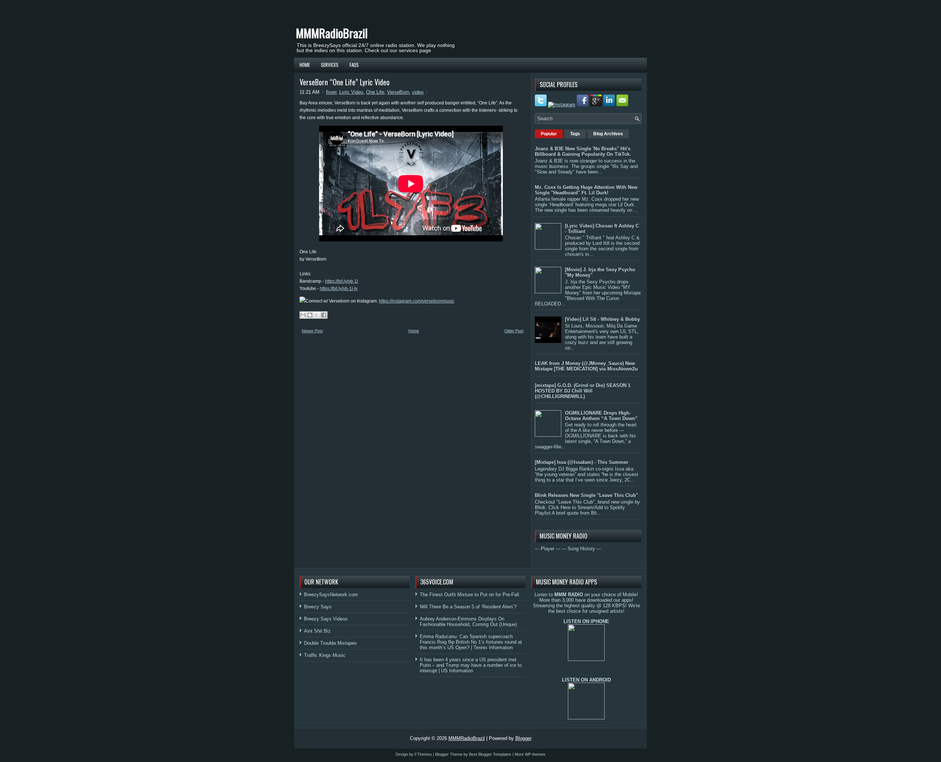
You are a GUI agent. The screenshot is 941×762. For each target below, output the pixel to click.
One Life (375, 92)
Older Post (513, 331)
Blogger (523, 738)
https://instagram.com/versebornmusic (416, 301)
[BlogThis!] (310, 315)
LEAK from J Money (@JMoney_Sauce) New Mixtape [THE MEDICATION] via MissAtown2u (586, 366)
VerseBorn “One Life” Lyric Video (345, 82)
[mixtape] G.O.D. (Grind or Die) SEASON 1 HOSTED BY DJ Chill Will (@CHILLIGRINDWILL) (582, 391)
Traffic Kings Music (325, 655)
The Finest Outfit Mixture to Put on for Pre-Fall (469, 594)
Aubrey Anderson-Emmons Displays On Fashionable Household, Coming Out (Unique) (468, 621)
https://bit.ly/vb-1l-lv (339, 288)
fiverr (331, 92)
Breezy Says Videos (326, 619)
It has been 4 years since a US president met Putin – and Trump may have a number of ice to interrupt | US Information (471, 665)
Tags (575, 133)
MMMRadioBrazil (332, 33)
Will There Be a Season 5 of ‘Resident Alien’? (468, 606)
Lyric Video (351, 92)
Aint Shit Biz (317, 631)
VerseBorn (398, 92)
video (417, 92)
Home (305, 64)
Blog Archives (608, 133)
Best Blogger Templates (490, 754)
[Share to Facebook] (324, 315)
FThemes (423, 754)
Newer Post (312, 331)
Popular (549, 133)
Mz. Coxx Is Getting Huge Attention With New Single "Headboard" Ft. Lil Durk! (586, 190)
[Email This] (303, 315)
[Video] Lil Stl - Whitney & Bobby (602, 319)
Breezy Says (318, 606)
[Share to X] (317, 315)
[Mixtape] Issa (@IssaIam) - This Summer (581, 462)
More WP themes (530, 754)
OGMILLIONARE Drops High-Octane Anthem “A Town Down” (601, 415)
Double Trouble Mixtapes (330, 643)
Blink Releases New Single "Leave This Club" (586, 495)
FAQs (354, 64)
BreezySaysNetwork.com (331, 594)
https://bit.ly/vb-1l (341, 281)
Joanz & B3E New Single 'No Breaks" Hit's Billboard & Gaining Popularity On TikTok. (583, 151)
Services (330, 64)
